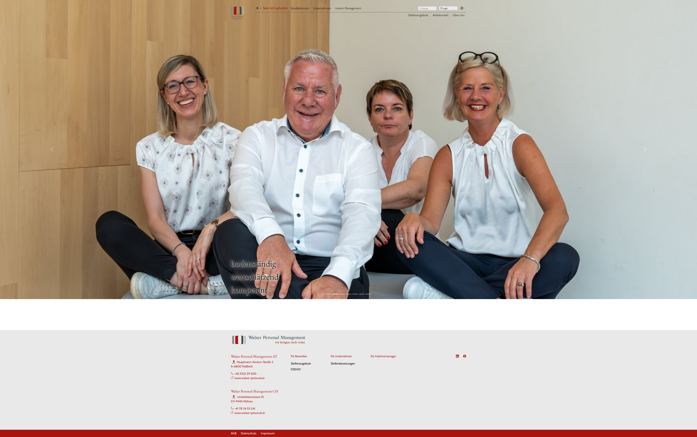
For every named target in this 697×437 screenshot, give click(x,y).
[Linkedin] (457, 356)
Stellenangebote (418, 15)
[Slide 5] (355, 294)
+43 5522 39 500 (245, 373)
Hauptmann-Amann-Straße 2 (255, 362)
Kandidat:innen (300, 8)
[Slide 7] (368, 294)
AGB (234, 433)
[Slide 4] (348, 294)
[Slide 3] (342, 294)
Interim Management (348, 8)
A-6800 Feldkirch (242, 366)
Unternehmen (322, 8)
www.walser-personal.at (249, 378)
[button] (462, 8)
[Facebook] (464, 356)
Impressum (268, 433)
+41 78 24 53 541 (245, 408)
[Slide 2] (335, 294)
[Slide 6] (361, 294)
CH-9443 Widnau (242, 401)
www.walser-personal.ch (250, 413)
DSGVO (296, 369)
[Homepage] (258, 9)
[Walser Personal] (237, 13)
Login (445, 8)
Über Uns (459, 15)
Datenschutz (248, 433)
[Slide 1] (329, 294)
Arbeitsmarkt (440, 15)
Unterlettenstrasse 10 (250, 397)
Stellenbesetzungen (343, 363)
